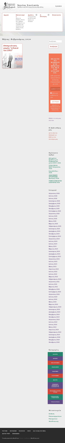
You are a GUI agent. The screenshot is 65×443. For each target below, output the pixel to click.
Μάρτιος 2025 (53, 223)
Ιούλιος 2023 (53, 261)
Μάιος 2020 (52, 302)
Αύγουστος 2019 (54, 319)
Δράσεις (32, 18)
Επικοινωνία (56, 15)
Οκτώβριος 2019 (54, 317)
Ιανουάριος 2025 (54, 228)
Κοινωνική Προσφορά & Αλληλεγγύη (55, 385)
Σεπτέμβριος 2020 (55, 292)
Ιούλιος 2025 (53, 216)
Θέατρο (55, 380)
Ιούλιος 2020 (53, 297)
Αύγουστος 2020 (54, 294)
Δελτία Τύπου (6, 433)
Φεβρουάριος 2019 (55, 332)
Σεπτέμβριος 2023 (55, 256)
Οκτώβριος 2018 (54, 342)
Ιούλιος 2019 (53, 322)
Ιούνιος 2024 (53, 244)
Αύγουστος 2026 (54, 193)
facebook (22, 431)
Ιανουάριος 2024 (54, 251)
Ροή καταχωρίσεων (55, 416)
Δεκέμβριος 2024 (54, 231)
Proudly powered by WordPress (10, 438)
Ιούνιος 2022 (53, 274)
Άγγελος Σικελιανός (28, 5)
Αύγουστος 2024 (54, 239)
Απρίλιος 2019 (54, 329)
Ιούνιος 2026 (53, 198)
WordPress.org (53, 421)
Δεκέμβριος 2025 (54, 203)
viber (29, 431)
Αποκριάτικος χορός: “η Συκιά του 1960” (10, 48)
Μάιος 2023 (52, 266)
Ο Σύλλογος (43, 15)
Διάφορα (55, 354)
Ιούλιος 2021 (53, 284)
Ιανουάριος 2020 (54, 309)
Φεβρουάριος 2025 (55, 226)
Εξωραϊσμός (55, 375)
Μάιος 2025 (52, 221)
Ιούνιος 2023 (53, 264)
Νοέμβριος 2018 (54, 339)
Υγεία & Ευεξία (55, 401)
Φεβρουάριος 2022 (55, 279)
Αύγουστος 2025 (54, 213)
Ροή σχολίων (53, 419)
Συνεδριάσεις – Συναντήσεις (55, 397)
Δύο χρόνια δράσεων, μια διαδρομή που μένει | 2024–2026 (55, 160)
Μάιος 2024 (53, 246)
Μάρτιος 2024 (53, 249)
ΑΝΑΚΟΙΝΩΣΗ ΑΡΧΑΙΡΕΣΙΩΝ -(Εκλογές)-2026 (54, 176)
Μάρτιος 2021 (53, 287)
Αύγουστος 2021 (54, 281)
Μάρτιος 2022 (53, 276)
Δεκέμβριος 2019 (54, 312)
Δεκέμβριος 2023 (54, 254)
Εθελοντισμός (20, 22)
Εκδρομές (55, 371)
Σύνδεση (51, 414)
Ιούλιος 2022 (53, 271)
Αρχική (6, 15)
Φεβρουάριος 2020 (55, 307)
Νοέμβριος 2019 (54, 314)
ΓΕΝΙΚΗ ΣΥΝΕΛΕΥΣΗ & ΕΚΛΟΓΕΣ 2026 (55, 181)
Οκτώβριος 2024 (54, 234)
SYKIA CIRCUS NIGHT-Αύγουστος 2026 (54, 167)
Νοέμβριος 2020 (54, 289)
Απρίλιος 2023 (54, 269)
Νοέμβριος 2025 (54, 206)
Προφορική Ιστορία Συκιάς (55, 391)
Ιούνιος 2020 (53, 299)
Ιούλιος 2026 (53, 196)
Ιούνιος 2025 (53, 218)
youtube (4, 431)
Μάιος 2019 (52, 327)
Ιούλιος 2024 (53, 241)
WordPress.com (35, 438)
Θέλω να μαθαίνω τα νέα (54, 95)
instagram (13, 431)
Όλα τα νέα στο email (39, 431)
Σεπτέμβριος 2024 (55, 236)
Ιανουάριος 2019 (54, 334)
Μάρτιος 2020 (53, 304)
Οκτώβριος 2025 (54, 208)
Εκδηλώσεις (55, 367)
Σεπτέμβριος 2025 (55, 211)
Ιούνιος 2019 (53, 324)
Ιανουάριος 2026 (54, 201)
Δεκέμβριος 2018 (54, 337)
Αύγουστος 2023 (54, 259)
